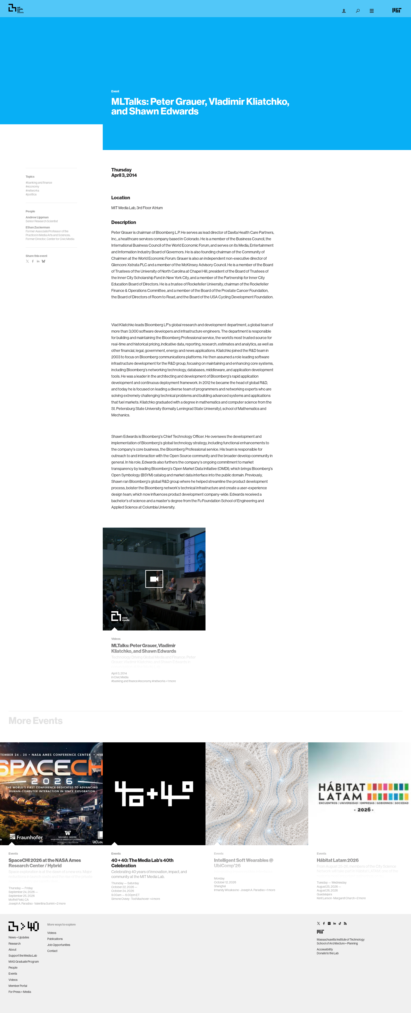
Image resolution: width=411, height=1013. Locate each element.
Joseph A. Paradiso (21, 903)
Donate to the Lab (328, 953)
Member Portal (18, 986)
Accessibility (325, 949)
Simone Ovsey (120, 899)
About (12, 949)
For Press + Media (20, 992)
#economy (145, 681)
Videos (13, 980)
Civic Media (121, 677)
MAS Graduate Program (24, 961)
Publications (55, 939)
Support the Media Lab (23, 955)
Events (13, 973)
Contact (52, 951)
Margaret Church (344, 898)
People (13, 967)
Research (15, 943)
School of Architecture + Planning (337, 943)
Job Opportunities (58, 945)
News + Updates (19, 937)
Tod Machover (140, 899)
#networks (158, 681)
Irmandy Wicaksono (226, 890)
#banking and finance (124, 681)
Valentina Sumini (44, 903)
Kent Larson (324, 898)
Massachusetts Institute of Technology (341, 939)
